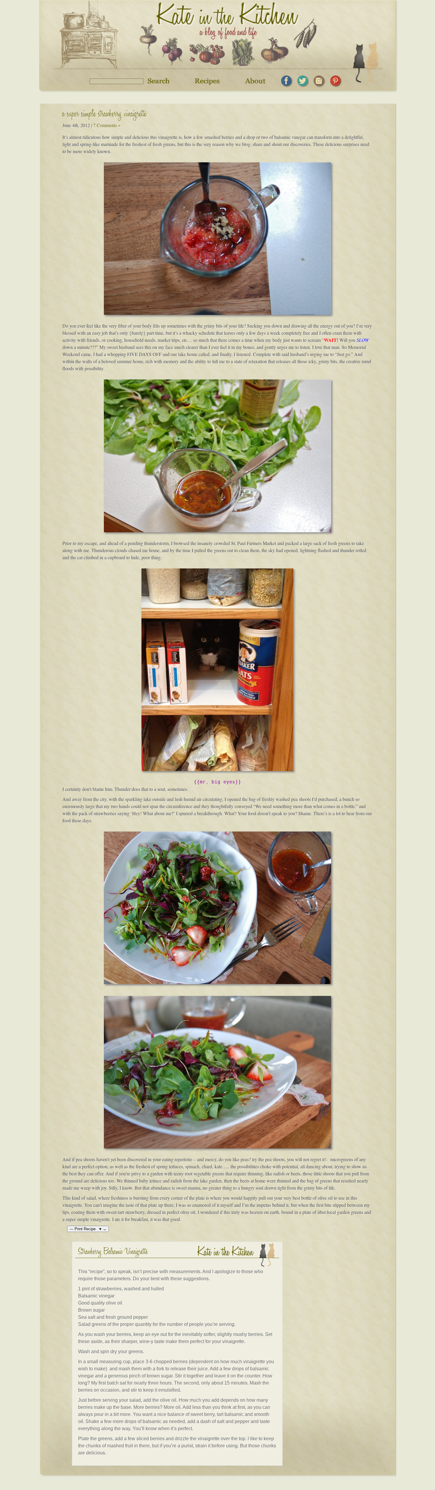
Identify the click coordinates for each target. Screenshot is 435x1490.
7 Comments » (106, 125)
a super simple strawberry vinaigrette (104, 115)
